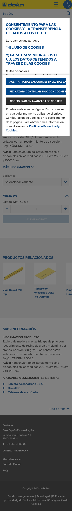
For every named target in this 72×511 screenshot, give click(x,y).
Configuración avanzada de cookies (36, 101)
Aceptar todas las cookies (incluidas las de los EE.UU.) (37, 81)
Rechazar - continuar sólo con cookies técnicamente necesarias (37, 91)
